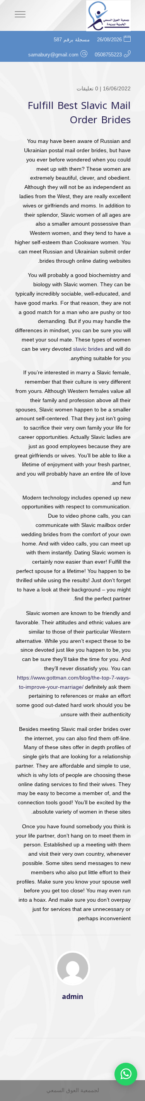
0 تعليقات (87, 88)
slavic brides (88, 349)
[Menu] (20, 15)
